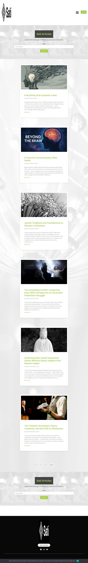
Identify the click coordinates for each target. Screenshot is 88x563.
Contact (25, 556)
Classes (13, 556)
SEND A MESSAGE (44, 545)
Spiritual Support (5, 556)
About (17, 556)
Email (44, 43)
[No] (86, 561)
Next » (51, 465)
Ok (77, 560)
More (21, 556)
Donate (84, 12)
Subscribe (44, 51)
